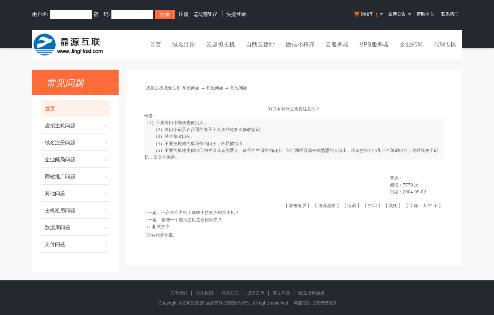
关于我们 (178, 292)
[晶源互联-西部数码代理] (68, 44)
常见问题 (281, 292)
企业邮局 (411, 44)
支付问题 (55, 244)
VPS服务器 (374, 44)
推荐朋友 (327, 205)
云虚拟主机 (220, 44)
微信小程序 (300, 44)
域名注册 (183, 44)
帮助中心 (425, 13)
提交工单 (255, 292)
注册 (184, 13)
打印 (372, 205)
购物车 (370, 14)
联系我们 (450, 13)
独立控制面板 (311, 292)
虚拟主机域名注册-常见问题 (173, 87)
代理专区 (445, 44)
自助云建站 (260, 44)
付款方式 (230, 292)
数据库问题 (57, 227)
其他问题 (55, 193)
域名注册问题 (60, 142)
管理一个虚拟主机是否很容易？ (191, 219)
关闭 (393, 205)
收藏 (352, 205)
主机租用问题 (60, 210)
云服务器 (337, 44)
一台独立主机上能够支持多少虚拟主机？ (200, 212)
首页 (155, 44)
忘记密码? (205, 13)
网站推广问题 (60, 176)
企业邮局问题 (60, 159)
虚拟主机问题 (60, 125)
